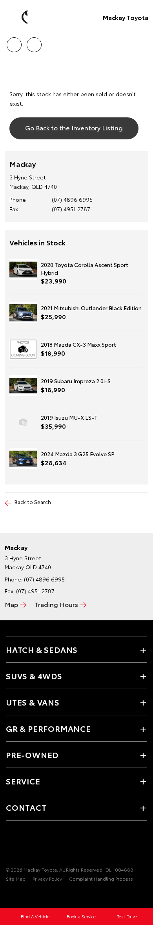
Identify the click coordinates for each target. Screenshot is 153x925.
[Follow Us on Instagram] (37, 845)
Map (11, 604)
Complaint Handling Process (101, 878)
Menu (142, 42)
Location (34, 42)
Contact (26, 807)
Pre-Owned (32, 754)
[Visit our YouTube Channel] (24, 845)
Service (23, 780)
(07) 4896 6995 (72, 199)
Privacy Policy (47, 878)
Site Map (16, 878)
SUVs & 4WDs (34, 675)
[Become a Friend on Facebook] (10, 845)
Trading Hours (56, 604)
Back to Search (33, 501)
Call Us (14, 42)
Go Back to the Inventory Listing (74, 127)
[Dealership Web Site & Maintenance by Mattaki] (21, 894)
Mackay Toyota (125, 17)
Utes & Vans (33, 701)
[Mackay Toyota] (17, 17)
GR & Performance (48, 728)
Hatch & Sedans (42, 649)
